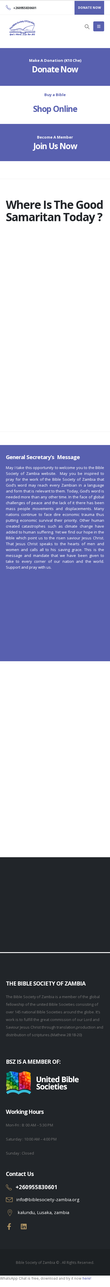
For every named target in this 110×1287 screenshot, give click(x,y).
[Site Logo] (22, 28)
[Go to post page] (55, 758)
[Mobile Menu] (98, 26)
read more (62, 823)
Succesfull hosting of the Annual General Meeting (63, 795)
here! (86, 1278)
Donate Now (55, 69)
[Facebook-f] (9, 1226)
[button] (86, 27)
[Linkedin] (24, 1226)
